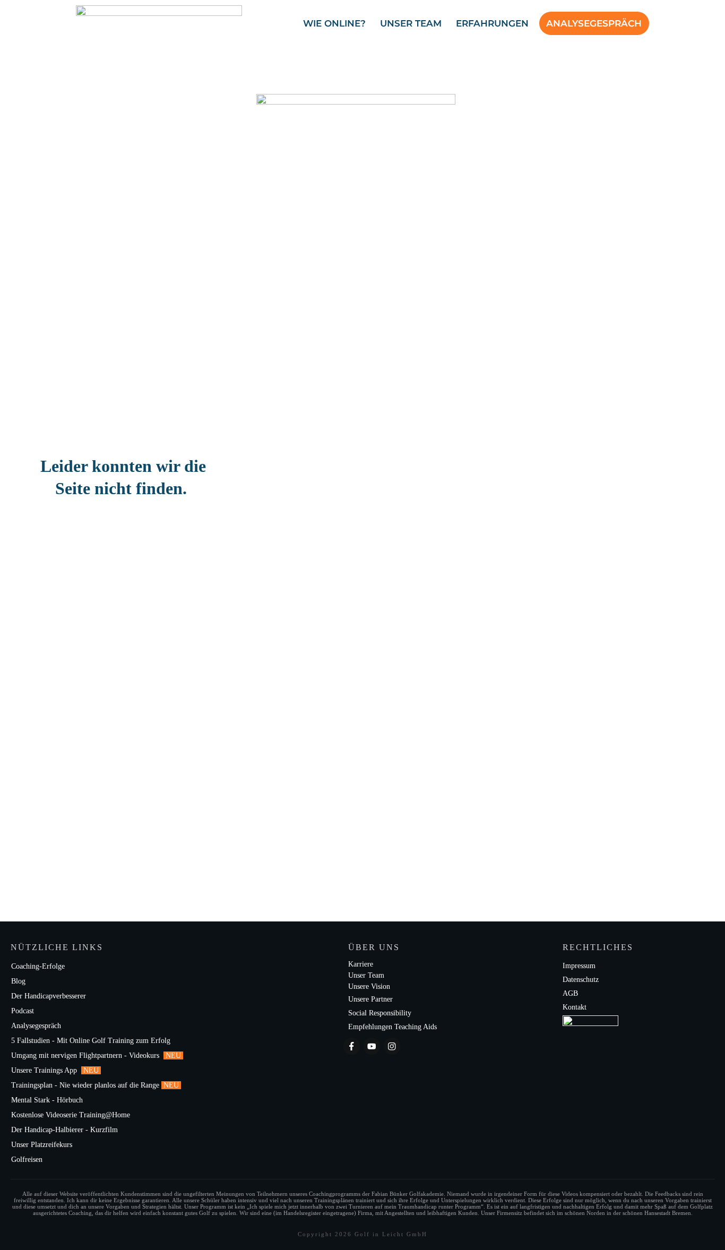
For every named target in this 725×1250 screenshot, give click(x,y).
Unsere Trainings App (45, 1070)
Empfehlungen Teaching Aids (392, 1027)
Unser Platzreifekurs (42, 1145)
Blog (18, 981)
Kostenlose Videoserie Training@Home (70, 1115)
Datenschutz (581, 980)
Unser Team (366, 975)
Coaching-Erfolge (38, 966)
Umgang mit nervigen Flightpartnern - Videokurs (86, 1055)
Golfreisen (28, 1159)
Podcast (22, 1011)
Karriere (360, 964)
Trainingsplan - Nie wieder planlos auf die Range (85, 1085)
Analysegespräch (36, 1026)
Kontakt (574, 1007)
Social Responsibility (379, 1013)
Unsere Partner (370, 999)
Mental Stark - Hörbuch (47, 1100)
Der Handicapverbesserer (48, 996)
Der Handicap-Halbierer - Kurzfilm (65, 1130)
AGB (570, 993)
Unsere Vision (369, 986)
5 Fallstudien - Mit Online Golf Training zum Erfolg (90, 1041)
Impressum (579, 966)
